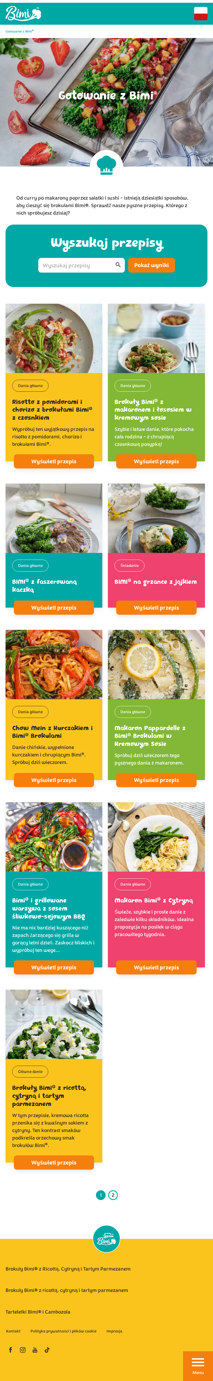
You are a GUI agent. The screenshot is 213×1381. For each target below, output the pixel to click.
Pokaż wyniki (151, 265)
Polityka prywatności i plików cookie (64, 1331)
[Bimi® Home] (23, 14)
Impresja (114, 1331)
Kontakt (13, 1331)
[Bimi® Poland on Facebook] (11, 1350)
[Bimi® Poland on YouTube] (35, 1350)
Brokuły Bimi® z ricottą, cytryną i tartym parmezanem (67, 1290)
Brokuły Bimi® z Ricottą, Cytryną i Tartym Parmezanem (68, 1269)
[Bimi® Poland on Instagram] (23, 1350)
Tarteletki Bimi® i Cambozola (38, 1312)
